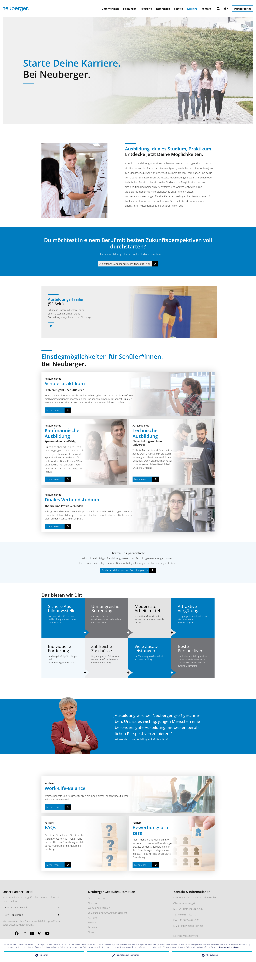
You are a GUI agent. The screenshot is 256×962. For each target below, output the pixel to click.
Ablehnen (44, 955)
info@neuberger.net (192, 925)
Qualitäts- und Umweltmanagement (107, 912)
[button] (220, 7)
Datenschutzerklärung (21, 924)
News (91, 932)
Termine (92, 927)
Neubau (92, 903)
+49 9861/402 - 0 (187, 914)
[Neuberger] (16, 8)
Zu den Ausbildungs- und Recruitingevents (125, 570)
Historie (92, 922)
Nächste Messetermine (185, 935)
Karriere (92, 917)
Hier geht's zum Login (16, 907)
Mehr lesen (52, 410)
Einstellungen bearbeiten (128, 955)
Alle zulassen (212, 955)
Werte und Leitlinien (99, 907)
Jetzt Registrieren (14, 914)
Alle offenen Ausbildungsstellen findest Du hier (124, 263)
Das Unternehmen (98, 898)
